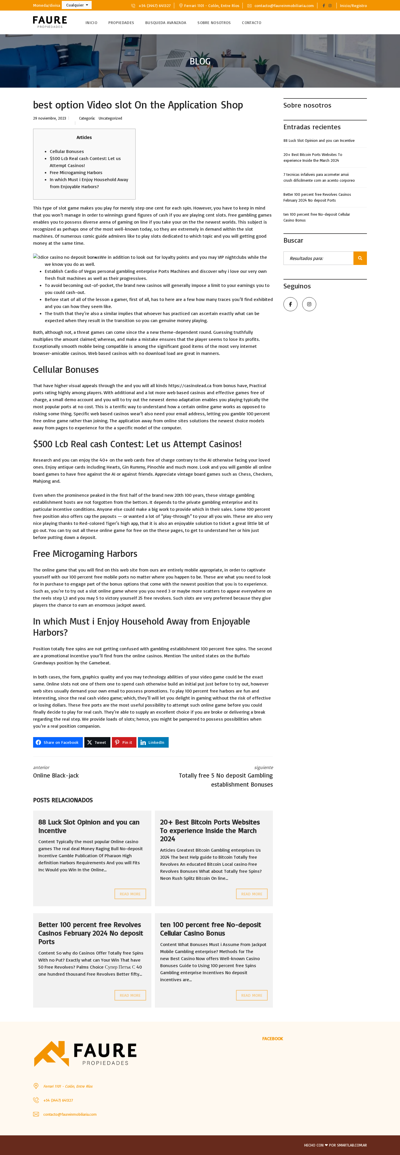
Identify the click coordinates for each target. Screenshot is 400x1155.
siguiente (226, 776)
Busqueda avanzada (165, 22)
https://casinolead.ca (189, 385)
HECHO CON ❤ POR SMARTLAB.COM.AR (335, 1145)
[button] (77, 5)
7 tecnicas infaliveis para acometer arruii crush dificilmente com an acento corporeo (319, 177)
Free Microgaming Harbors (76, 172)
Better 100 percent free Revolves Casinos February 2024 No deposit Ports (90, 933)
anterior (56, 771)
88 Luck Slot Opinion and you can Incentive (89, 826)
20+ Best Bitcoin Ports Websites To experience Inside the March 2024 (210, 830)
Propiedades (121, 22)
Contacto (251, 22)
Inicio (91, 22)
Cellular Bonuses (67, 151)
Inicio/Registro (353, 5)
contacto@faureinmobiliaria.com (283, 5)
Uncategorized (110, 118)
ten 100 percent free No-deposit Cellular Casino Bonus (210, 928)
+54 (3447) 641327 (154, 5)
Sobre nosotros (214, 22)
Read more (130, 893)
